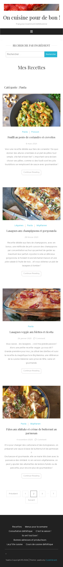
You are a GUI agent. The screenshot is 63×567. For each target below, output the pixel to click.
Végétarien (41, 225)
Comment (40, 338)
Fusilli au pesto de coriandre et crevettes (31, 137)
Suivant (31, 500)
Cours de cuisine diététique (39, 544)
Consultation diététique (20, 531)
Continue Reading (31, 172)
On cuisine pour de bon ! (31, 17)
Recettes (17, 527)
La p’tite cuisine (15, 544)
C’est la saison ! (43, 531)
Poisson (35, 132)
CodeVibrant (51, 560)
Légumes (19, 225)
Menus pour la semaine (36, 527)
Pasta (25, 132)
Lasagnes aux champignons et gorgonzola (31, 230)
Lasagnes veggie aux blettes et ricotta (31, 332)
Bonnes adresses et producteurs (30, 540)
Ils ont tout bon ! (30, 535)
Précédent (13, 493)
